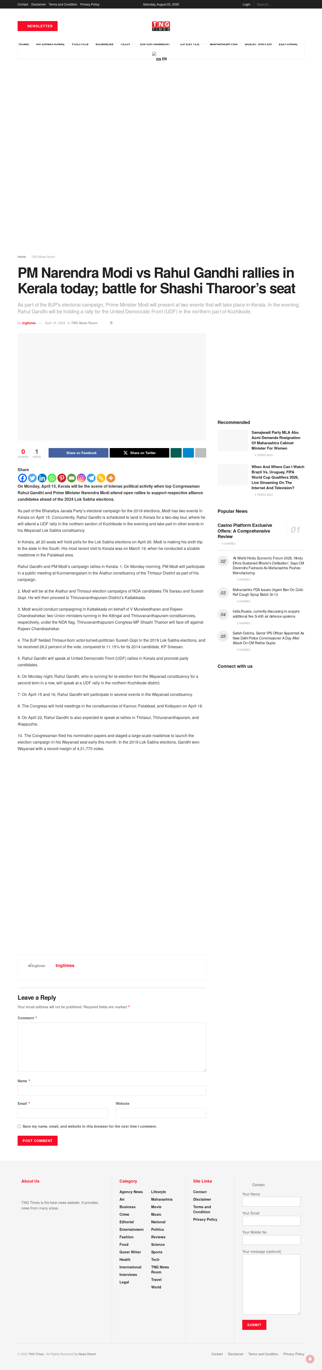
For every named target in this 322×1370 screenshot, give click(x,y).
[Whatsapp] (52, 478)
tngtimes (29, 322)
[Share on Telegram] (188, 453)
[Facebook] (22, 478)
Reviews (158, 1236)
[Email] (71, 478)
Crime (124, 1214)
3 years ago (263, 455)
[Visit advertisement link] (161, 161)
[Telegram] (91, 478)
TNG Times (36, 1354)
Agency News (131, 1191)
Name (24, 1080)
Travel (156, 1279)
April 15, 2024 (55, 322)
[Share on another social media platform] (200, 453)
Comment (27, 1017)
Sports (157, 1251)
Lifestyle (158, 1191)
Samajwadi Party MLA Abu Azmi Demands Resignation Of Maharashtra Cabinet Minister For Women (276, 440)
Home (22, 256)
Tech (155, 1259)
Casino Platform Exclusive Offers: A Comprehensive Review (245, 531)
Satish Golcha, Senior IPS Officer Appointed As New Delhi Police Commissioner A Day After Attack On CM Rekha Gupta (268, 637)
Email (24, 1103)
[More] (110, 478)
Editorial (126, 1221)
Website (123, 1103)
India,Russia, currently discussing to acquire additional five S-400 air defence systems (266, 614)
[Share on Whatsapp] (176, 453)
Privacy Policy (89, 4)
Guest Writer (130, 1251)
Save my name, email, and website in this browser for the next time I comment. (90, 1126)
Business (127, 1206)
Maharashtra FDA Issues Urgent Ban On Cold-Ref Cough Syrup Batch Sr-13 (268, 592)
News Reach (87, 1354)
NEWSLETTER (39, 26)
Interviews (128, 1274)
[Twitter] (32, 478)
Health (125, 1259)
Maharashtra (162, 1199)
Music (156, 1214)
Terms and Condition (63, 4)
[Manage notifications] (310, 1359)
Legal (124, 1281)
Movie (156, 1206)
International (130, 1266)
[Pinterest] (61, 478)
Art (122, 1199)
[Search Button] (302, 4)
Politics (157, 1229)
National (158, 1221)
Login (246, 4)
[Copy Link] (101, 478)
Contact (23, 4)
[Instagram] (81, 478)
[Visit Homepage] (161, 26)
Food (124, 1244)
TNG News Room (43, 256)
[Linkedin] (42, 478)
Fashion (126, 1236)
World (156, 1286)
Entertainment (131, 1229)
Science (158, 1244)
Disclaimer (38, 4)
